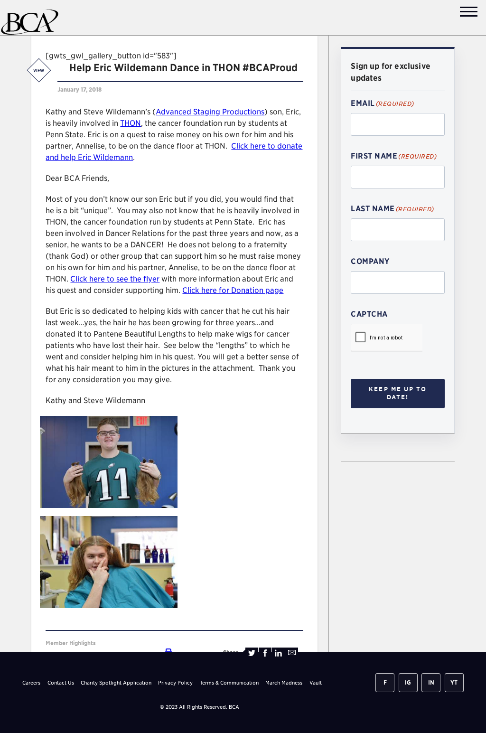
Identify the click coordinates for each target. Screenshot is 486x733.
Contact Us (60, 682)
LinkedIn (278, 653)
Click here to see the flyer (114, 278)
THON (130, 123)
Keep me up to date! (398, 393)
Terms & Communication (229, 682)
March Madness (283, 682)
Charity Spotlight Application (116, 682)
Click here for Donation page (232, 290)
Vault (315, 682)
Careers (31, 682)
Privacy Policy (175, 682)
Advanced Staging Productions (210, 111)
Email (291, 653)
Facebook (265, 653)
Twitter (251, 653)
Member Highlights (71, 643)
